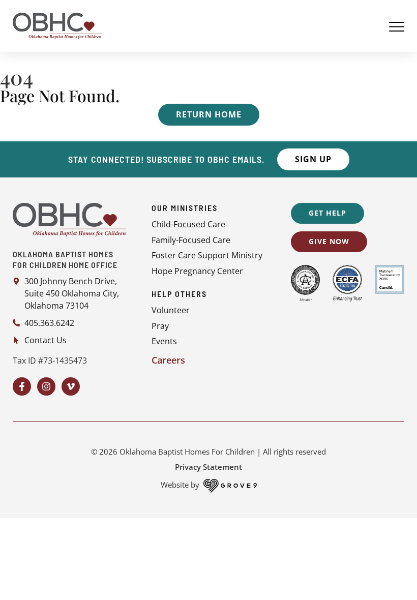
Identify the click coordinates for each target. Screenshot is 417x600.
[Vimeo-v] (71, 386)
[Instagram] (46, 386)
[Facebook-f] (22, 386)
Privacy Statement (208, 467)
